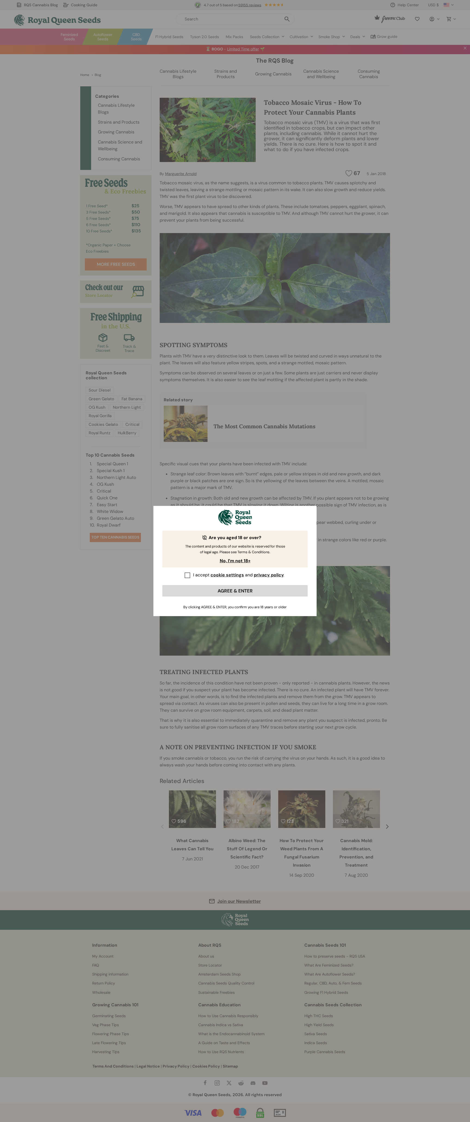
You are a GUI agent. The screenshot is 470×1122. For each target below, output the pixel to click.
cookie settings (227, 575)
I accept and (238, 575)
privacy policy (269, 575)
